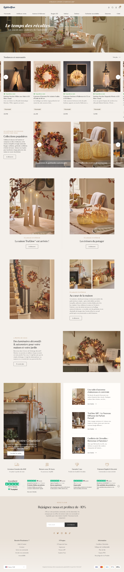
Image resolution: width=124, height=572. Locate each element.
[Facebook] (54, 533)
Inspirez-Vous (62, 553)
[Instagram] (62, 533)
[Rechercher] (112, 7)
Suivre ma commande (22, 550)
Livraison (21, 547)
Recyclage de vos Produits (102, 555)
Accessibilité (22, 555)
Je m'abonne (71, 525)
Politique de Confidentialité (102, 547)
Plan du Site (102, 550)
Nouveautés (7, 13)
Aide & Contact (22, 544)
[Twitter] (58, 533)
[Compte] (116, 7)
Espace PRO (102, 553)
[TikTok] (69, 533)
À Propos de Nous (62, 544)
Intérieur (66, 13)
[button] (109, 7)
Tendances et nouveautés (15, 57)
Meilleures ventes (21, 13)
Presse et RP (62, 550)
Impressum (62, 547)
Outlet (118, 13)
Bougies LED (54, 13)
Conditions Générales (102, 544)
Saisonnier (108, 13)
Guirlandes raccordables (92, 13)
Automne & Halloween (38, 13)
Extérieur (76, 13)
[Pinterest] (66, 533)
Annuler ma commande (22, 553)
